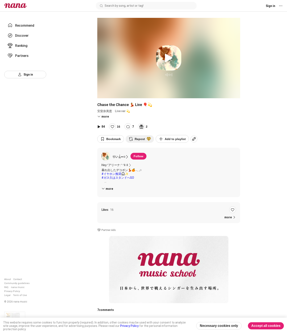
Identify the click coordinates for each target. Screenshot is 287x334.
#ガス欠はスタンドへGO (117, 177)
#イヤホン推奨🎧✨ (114, 174)
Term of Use (20, 295)
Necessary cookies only (219, 325)
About (7, 279)
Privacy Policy (12, 291)
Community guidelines (17, 283)
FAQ (6, 287)
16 (118, 126)
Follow (138, 156)
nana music (18, 287)
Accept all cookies (265, 325)
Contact (17, 279)
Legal (7, 295)
